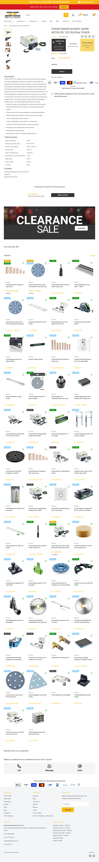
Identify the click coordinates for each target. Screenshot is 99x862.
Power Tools (7, 21)
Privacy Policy (37, 813)
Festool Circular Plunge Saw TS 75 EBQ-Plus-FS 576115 (37, 658)
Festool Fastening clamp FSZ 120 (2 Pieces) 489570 (83, 435)
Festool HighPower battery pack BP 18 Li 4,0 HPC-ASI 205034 (83, 509)
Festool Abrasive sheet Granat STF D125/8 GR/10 (14, 696)
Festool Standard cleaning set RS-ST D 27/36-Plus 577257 (15, 435)
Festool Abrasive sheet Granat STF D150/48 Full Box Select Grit (15, 323)
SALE (51, 21)
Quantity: (54, 64)
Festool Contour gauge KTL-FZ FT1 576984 (59, 435)
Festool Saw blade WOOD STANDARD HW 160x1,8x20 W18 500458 (38, 621)
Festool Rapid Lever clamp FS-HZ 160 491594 (15, 509)
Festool (54, 36)
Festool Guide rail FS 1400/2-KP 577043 (14, 546)
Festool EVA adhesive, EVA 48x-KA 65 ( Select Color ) (83, 546)
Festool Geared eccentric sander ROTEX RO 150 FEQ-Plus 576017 (60, 546)
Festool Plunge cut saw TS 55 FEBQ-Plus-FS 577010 (59, 323)
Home (5, 25)
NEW (57, 21)
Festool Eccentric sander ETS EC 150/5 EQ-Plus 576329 (83, 472)
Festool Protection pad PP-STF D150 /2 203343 (37, 397)
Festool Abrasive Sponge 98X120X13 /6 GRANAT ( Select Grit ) (83, 659)
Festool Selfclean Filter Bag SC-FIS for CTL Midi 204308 (83, 360)
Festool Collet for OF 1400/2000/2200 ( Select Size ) (60, 397)
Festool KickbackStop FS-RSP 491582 (82, 696)
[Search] (66, 15)
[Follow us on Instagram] (93, 855)
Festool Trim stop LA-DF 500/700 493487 (83, 584)
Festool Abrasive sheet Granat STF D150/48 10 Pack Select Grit (38, 285)
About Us (35, 796)
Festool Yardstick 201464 (36, 359)
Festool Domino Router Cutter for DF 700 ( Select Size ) (38, 546)
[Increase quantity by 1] (71, 64)
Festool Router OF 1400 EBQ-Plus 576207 (60, 472)
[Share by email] (93, 36)
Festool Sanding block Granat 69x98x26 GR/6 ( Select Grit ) (82, 397)
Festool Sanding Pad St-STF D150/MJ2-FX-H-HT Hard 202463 (60, 584)
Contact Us (65, 21)
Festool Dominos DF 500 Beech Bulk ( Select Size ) (37, 472)
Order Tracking (76, 21)
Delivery (35, 804)
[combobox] (44, 15)
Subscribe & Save (87, 2)
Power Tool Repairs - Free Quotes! (43, 816)
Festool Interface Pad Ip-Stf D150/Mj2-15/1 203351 (13, 472)
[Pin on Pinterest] (85, 36)
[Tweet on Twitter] (89, 36)
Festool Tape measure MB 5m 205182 (82, 323)
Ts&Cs (35, 810)
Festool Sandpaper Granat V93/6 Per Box (38, 696)
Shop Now (64, 7)
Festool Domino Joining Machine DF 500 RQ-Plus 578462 (37, 509)
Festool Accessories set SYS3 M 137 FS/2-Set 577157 (15, 733)
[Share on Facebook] (82, 36)
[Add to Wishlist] (23, 263)
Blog (34, 798)
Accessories (32, 21)
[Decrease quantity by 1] (60, 64)
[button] (56, 53)
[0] (93, 15)
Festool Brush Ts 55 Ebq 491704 (60, 657)
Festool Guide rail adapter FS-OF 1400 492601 (15, 584)
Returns (35, 807)
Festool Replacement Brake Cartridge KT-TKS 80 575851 (13, 658)
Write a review (63, 195)
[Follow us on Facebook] (90, 855)
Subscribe (68, 810)
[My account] (73, 15)
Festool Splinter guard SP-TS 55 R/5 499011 (37, 584)
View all (93, 255)
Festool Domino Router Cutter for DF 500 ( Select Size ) (60, 285)
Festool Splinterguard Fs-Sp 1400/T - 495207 (82, 285)
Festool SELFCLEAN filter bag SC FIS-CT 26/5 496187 (60, 509)
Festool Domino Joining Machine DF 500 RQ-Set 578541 (37, 435)
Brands (44, 21)
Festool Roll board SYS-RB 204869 (60, 695)
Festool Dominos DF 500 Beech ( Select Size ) (15, 285)
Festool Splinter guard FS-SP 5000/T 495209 (14, 360)
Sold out (61, 71)
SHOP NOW (81, 228)
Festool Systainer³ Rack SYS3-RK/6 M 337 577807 (37, 733)
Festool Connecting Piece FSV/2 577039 (37, 323)
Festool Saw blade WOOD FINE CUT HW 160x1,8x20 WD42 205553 (82, 621)
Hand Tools (20, 21)
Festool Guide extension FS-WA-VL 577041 (60, 621)
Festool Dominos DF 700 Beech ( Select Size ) (60, 360)
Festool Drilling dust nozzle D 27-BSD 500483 (15, 621)
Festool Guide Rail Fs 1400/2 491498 (13, 397)
